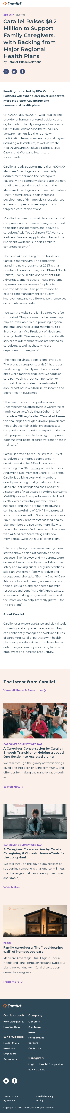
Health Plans (11, 1043)
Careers (33, 1042)
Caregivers (10, 1059)
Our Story (34, 1021)
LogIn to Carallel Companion (45, 1064)
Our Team (34, 1027)
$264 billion (31, 388)
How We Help (11, 1027)
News (31, 1032)
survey (35, 468)
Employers (9, 1053)
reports (30, 520)
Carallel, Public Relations (24, 62)
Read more (11, 981)
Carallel (44, 114)
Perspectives (36, 1037)
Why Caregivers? (13, 1021)
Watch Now (11, 786)
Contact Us (34, 1048)
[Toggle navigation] (63, 3)
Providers (9, 1048)
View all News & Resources (23, 690)
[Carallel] (12, 3)
